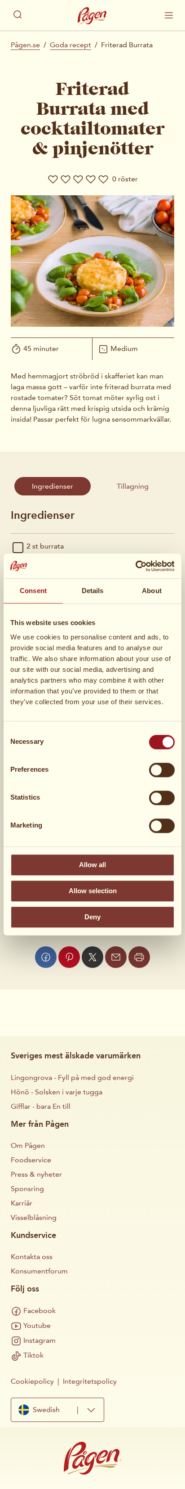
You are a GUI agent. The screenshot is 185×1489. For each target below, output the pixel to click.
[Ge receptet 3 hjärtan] (78, 179)
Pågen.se (25, 44)
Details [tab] (93, 590)
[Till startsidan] (92, 15)
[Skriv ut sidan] (139, 957)
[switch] (162, 770)
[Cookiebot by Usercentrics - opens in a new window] (135, 566)
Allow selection (93, 891)
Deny (92, 917)
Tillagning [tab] (133, 486)
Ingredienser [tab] (52, 486)
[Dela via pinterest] (69, 957)
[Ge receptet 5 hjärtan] (103, 179)
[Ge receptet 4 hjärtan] (90, 179)
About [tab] (152, 590)
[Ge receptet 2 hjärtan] (65, 179)
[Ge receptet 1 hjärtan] (53, 179)
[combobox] (57, 1410)
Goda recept (70, 44)
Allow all (92, 864)
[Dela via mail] (116, 957)
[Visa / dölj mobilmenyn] (168, 15)
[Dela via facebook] (46, 957)
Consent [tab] (33, 590)
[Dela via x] (92, 957)
